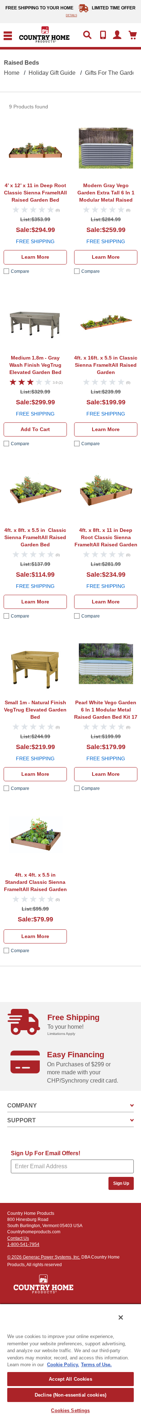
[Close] (121, 1317)
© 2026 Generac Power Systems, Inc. (43, 1257)
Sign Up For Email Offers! (45, 1153)
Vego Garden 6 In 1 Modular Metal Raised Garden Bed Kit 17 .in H (105, 711)
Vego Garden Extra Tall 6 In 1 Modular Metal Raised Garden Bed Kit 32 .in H (105, 193)
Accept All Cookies (70, 1379)
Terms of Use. (96, 1364)
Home (12, 73)
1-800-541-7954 (23, 1244)
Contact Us (18, 1238)
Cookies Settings (70, 1410)
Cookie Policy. (63, 1364)
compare (20, 271)
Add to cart (35, 429)
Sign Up (121, 1183)
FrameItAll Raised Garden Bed (35, 192)
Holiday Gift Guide (52, 73)
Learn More (35, 257)
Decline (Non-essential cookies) (70, 1395)
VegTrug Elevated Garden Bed (35, 365)
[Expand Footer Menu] (132, 1105)
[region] (70, 1361)
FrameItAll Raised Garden (105, 365)
